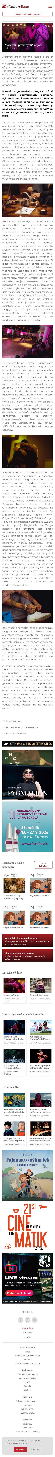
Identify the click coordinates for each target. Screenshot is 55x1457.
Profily (27, 1337)
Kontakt (27, 1359)
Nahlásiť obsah (27, 1408)
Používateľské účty (27, 1378)
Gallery (27, 1390)
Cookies (27, 1404)
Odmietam (34, 1449)
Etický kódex (27, 1427)
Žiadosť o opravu (27, 1412)
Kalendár (27, 1332)
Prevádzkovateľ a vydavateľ (27, 1355)
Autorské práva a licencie (27, 1431)
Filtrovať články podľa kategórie (27, 14)
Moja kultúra (27, 1328)
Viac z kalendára (43, 864)
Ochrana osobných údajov (27, 1401)
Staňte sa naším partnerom (27, 1363)
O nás (27, 1351)
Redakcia (27, 1423)
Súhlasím (20, 1449)
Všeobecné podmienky (27, 1374)
